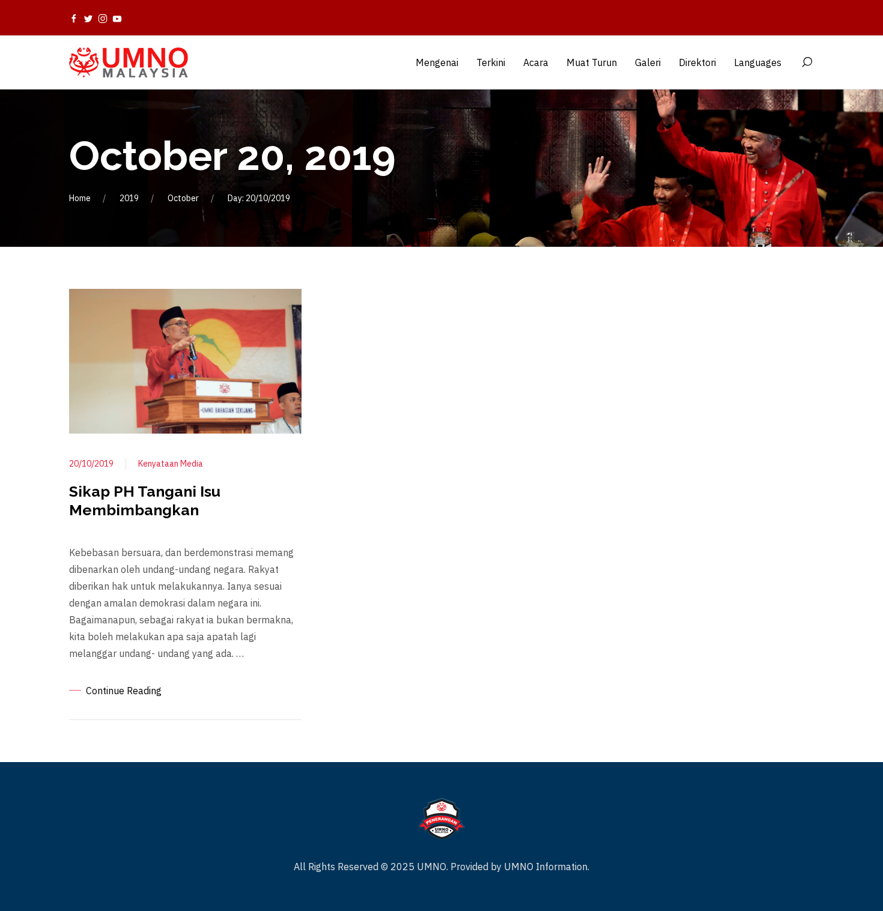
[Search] (807, 62)
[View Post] (185, 360)
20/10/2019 (91, 463)
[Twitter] (88, 18)
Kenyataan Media (170, 463)
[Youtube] (117, 18)
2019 (129, 198)
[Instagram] (103, 18)
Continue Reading (124, 690)
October (183, 198)
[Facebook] (74, 18)
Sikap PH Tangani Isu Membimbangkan (144, 500)
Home (80, 198)
